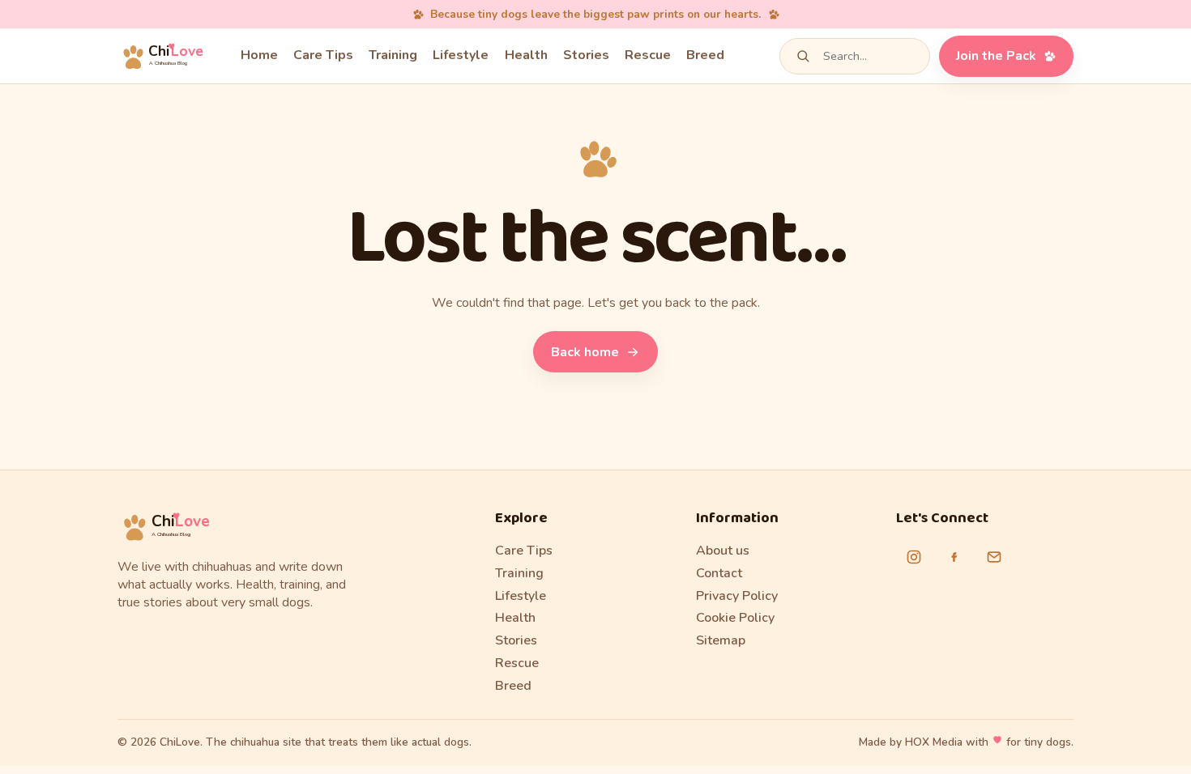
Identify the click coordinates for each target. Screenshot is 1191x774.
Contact (719, 573)
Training (393, 55)
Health (526, 55)
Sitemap (720, 640)
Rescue (648, 55)
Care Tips (323, 55)
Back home (585, 352)
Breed (705, 55)
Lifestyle (461, 55)
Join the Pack (996, 56)
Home (259, 55)
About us (722, 550)
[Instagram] (914, 557)
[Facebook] (953, 557)
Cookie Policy (735, 618)
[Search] (803, 56)
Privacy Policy (737, 596)
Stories (586, 55)
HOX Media (934, 742)
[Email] (994, 557)
